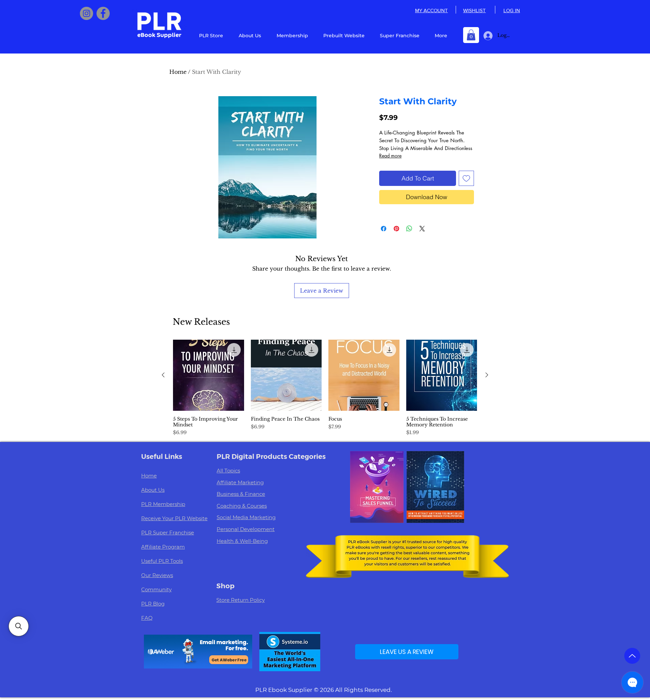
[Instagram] (86, 13)
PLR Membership (163, 504)
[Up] (632, 656)
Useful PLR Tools (162, 561)
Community (156, 589)
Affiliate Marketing (240, 482)
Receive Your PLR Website (174, 518)
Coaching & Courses (242, 506)
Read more (390, 155)
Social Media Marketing (246, 517)
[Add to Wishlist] (466, 178)
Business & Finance (241, 494)
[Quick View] (208, 375)
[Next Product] (487, 375)
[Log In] (487, 35)
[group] (325, 388)
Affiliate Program (163, 547)
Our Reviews (157, 575)
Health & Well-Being (242, 541)
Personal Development (246, 529)
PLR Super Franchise (167, 532)
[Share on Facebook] (384, 229)
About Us (153, 490)
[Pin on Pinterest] (396, 229)
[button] (471, 34)
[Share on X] (422, 229)
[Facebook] (103, 13)
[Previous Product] (163, 375)
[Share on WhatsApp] (409, 229)
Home (178, 71)
